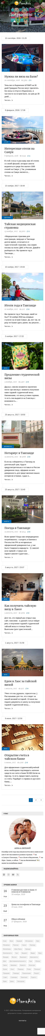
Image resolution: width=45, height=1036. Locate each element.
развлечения (26, 973)
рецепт (36, 973)
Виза (5, 368)
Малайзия (6, 945)
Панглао (15, 945)
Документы (8, 446)
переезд (20, 969)
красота (22, 965)
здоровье (13, 965)
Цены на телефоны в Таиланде (25, 904)
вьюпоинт (23, 957)
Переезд (7, 299)
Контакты (22, 1021)
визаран (5, 957)
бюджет (24, 953)
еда (30, 961)
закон (5, 965)
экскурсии (20, 981)
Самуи (24, 945)
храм (4, 981)
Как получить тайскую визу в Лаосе (20, 607)
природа (16, 973)
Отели (6, 142)
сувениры (14, 977)
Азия (4, 941)
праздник (6, 973)
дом (4, 961)
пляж (29, 969)
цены (12, 981)
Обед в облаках (18, 919)
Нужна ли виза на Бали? (21, 76)
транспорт (24, 977)
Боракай (19, 941)
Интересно (29, 941)
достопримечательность (18, 961)
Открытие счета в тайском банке (16, 757)
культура (32, 965)
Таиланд (32, 945)
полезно (37, 969)
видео (33, 953)
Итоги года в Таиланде (20, 305)
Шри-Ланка (18, 949)
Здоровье (7, 217)
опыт (12, 969)
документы (34, 957)
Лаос (37, 941)
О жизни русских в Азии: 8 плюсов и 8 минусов (23, 891)
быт (17, 953)
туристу (33, 977)
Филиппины (7, 949)
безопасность (7, 953)
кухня (5, 969)
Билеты (6, 521)
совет (5, 977)
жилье (37, 961)
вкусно (14, 957)
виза (39, 953)
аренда (27, 949)
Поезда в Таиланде (17, 528)
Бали (5, 70)
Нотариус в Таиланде (19, 453)
